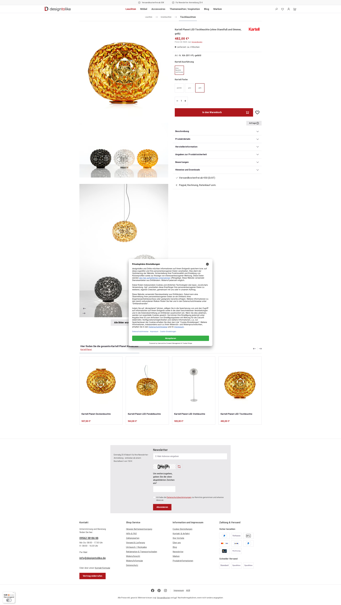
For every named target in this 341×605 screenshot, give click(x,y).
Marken (176, 556)
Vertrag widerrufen (92, 576)
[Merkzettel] (282, 9)
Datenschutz (132, 565)
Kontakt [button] (83, 522)
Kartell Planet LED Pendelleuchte (144, 414)
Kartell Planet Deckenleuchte (96, 414)
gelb (200, 88)
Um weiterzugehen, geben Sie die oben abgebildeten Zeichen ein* (163, 478)
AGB (188, 590)
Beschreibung (182, 131)
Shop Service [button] (133, 522)
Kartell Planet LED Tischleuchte (236, 414)
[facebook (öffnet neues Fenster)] (152, 590)
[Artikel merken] (256, 112)
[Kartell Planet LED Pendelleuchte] (147, 384)
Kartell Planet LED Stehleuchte (189, 414)
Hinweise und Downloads (187, 169)
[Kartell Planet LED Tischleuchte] (240, 384)
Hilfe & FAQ (131, 533)
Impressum (179, 590)
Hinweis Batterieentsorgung (139, 529)
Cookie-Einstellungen (182, 529)
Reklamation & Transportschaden (141, 551)
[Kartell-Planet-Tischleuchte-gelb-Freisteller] (123, 72)
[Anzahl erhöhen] (185, 101)
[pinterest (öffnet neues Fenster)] (159, 590)
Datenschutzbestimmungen (179, 497)
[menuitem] (147, 530)
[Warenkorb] (294, 9)
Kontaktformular (102, 568)
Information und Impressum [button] (188, 522)
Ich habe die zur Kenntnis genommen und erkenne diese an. (190, 498)
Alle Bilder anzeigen (124, 322)
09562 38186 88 (88, 538)
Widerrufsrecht (133, 556)
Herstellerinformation (186, 146)
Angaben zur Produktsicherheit (191, 154)
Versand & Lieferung (135, 542)
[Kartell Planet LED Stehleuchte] (193, 384)
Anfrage (252, 123)
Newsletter (178, 551)
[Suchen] (276, 9)
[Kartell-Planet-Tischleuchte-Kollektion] (123, 150)
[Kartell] (254, 29)
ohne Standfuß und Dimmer (179, 70)
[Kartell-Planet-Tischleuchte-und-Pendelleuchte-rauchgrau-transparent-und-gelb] (123, 250)
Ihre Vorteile (178, 538)
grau (189, 88)
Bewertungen (182, 162)
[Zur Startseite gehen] (58, 9)
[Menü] (13, 593)
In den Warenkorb (212, 112)
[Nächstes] (84, 313)
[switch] (9, 600)
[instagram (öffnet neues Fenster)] (165, 590)
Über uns (177, 542)
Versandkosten (197, 42)
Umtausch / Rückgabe (136, 547)
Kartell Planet (86, 349)
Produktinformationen (183, 560)
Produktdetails (182, 139)
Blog (175, 547)
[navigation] (257, 348)
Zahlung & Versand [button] (229, 522)
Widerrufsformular (134, 560)
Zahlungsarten (132, 538)
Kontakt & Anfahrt (181, 533)
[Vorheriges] (84, 308)
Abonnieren (162, 507)
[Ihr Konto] (288, 9)
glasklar (179, 88)
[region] (123, 177)
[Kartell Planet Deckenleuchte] (101, 384)
